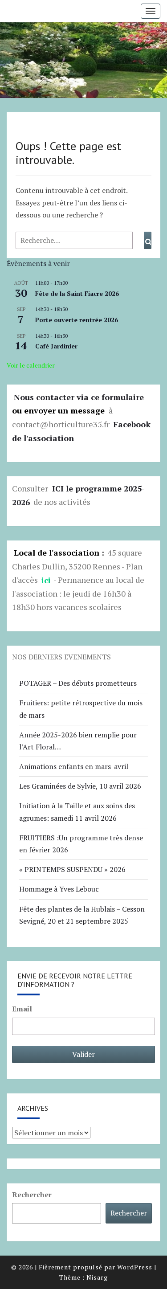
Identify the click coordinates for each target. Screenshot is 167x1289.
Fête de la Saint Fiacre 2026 (77, 293)
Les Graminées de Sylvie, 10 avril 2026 (80, 786)
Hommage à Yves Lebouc (59, 889)
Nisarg (97, 1277)
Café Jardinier (56, 346)
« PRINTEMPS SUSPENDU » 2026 (72, 869)
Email (22, 1009)
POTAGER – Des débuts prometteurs (78, 683)
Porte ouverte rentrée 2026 (76, 319)
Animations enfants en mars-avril (73, 766)
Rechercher (32, 1194)
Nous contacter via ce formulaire (79, 396)
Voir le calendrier (31, 365)
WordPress (134, 1267)
